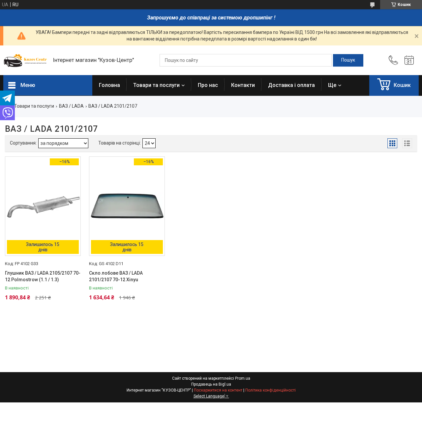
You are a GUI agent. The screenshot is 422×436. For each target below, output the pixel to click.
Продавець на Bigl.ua (211, 384)
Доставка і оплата (291, 85)
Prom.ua (242, 378)
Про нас (208, 85)
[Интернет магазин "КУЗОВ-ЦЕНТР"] (25, 60)
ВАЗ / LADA (71, 106)
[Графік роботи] (409, 60)
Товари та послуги (156, 85)
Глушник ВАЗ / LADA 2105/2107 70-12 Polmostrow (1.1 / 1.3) (42, 276)
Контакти (243, 85)
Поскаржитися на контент (218, 390)
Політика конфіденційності (270, 390)
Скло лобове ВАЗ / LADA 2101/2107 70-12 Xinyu (116, 276)
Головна (109, 85)
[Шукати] (348, 60)
